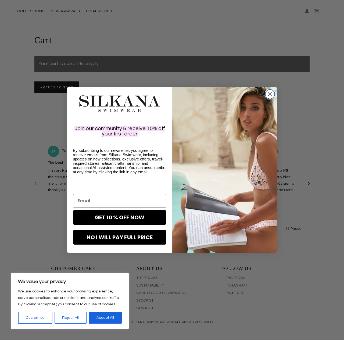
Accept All (105, 318)
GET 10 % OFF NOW (119, 217)
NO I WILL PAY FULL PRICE (120, 237)
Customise (35, 318)
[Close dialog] (270, 94)
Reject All (70, 318)
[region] (70, 301)
